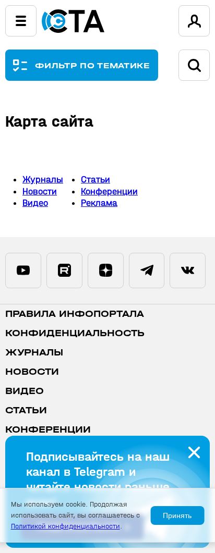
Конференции (109, 191)
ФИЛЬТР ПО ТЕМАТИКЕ (92, 65)
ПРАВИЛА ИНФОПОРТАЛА (74, 314)
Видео (35, 203)
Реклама (99, 203)
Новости (39, 191)
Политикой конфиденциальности (65, 526)
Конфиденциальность (75, 333)
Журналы (42, 179)
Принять (177, 515)
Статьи (95, 179)
